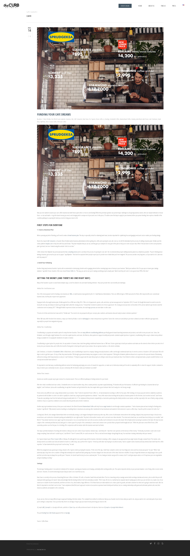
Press (174, 6)
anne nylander (62, 119)
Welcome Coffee (61, 122)
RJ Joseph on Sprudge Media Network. (113, 507)
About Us (151, 6)
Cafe (72, 119)
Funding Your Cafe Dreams (54, 114)
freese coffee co (100, 119)
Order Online (125, 6)
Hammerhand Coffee (125, 119)
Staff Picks (42, 122)
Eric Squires (92, 119)
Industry (133, 119)
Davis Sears (85, 119)
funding (107, 119)
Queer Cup (72, 507)
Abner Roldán (47, 119)
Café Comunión (78, 119)
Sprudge (67, 513)
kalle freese (145, 119)
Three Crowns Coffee (51, 122)
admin (40, 119)
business (68, 119)
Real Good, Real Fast (41, 550)
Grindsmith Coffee (114, 119)
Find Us (163, 6)
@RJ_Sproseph (46, 507)
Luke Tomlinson (153, 119)
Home (140, 6)
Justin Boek (139, 119)
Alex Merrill (54, 119)
